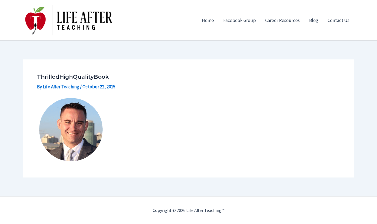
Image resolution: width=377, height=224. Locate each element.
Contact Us (338, 20)
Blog (313, 20)
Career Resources (282, 20)
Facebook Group (239, 20)
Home (208, 20)
